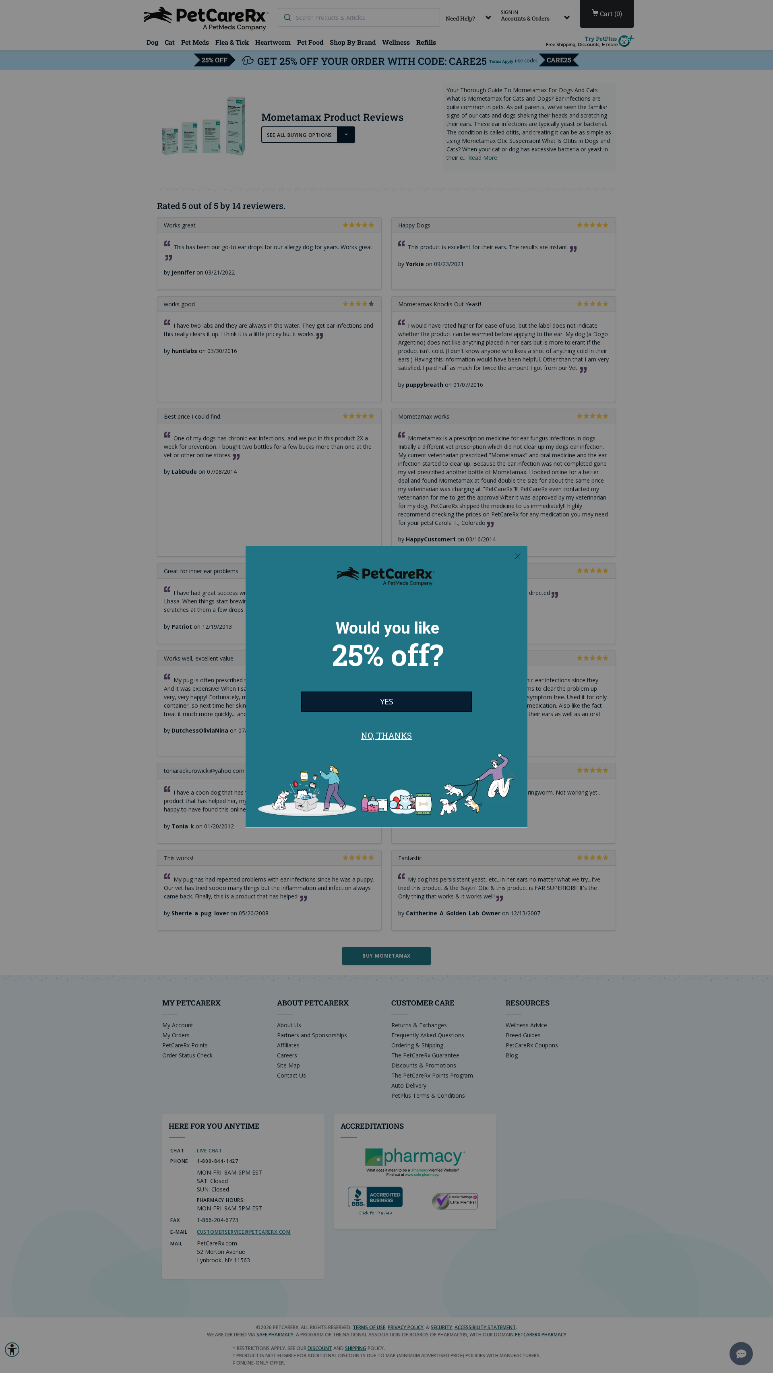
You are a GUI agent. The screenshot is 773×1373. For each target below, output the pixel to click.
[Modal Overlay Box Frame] (386, 687)
